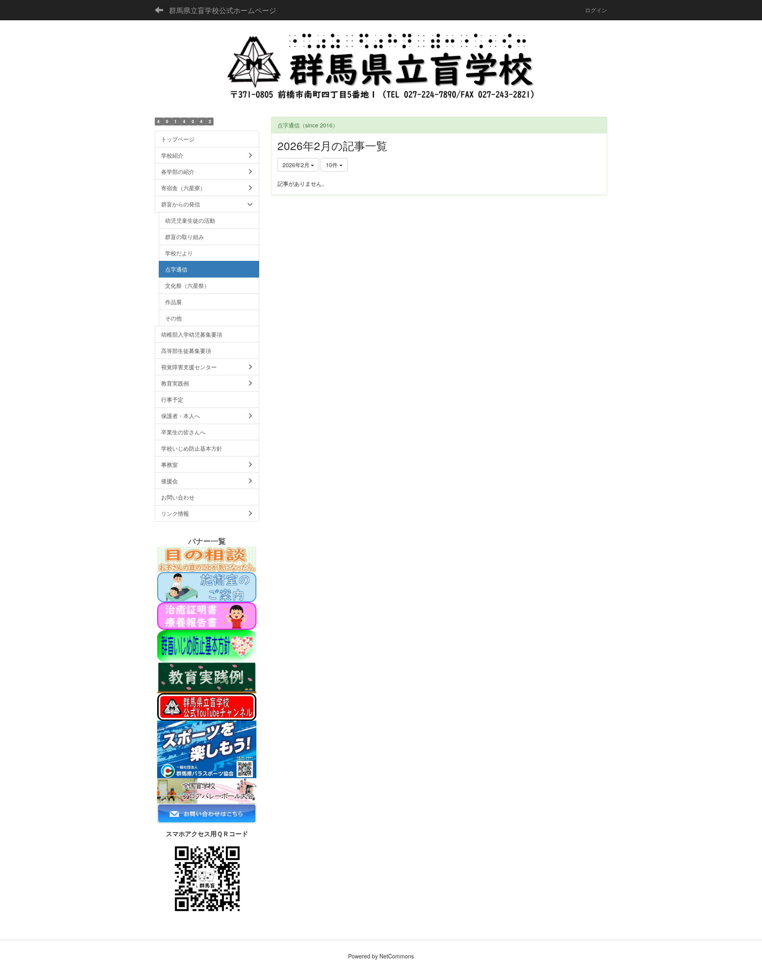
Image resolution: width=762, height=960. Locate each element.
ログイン (596, 10)
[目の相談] (206, 558)
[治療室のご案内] (206, 586)
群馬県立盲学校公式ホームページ (222, 10)
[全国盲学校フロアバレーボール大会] (206, 790)
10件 (332, 165)
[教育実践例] (206, 677)
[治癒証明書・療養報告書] (206, 615)
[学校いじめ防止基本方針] (206, 645)
